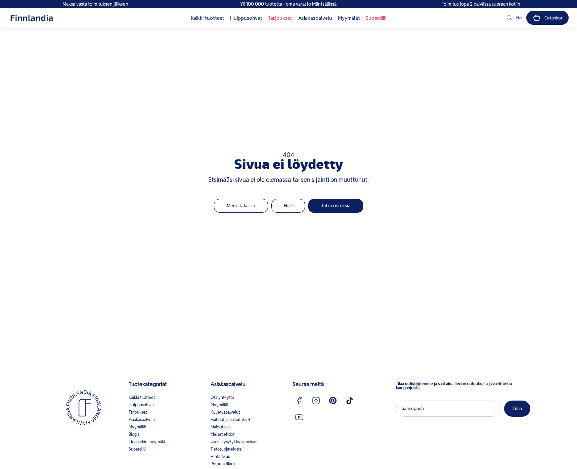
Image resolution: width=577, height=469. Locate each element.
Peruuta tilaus (223, 463)
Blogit (134, 434)
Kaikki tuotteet (207, 18)
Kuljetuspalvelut (225, 412)
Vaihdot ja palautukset (230, 419)
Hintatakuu (220, 456)
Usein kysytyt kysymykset (234, 441)
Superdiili (376, 18)
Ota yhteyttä (222, 397)
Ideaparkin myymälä (147, 441)
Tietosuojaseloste (226, 449)
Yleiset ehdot (222, 434)
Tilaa (517, 409)
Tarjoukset (280, 18)
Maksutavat (221, 426)
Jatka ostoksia (335, 206)
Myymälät (349, 18)
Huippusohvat (246, 18)
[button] (514, 18)
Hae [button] (288, 206)
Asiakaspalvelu (315, 18)
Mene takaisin (241, 206)
